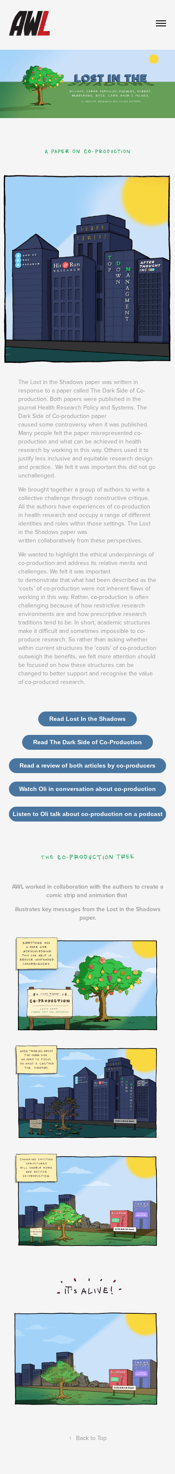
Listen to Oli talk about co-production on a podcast (88, 813)
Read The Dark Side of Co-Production (87, 742)
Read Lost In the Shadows (87, 718)
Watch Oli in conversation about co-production (87, 788)
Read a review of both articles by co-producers (87, 765)
